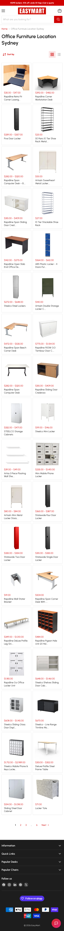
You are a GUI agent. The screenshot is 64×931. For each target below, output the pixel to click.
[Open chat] (56, 923)
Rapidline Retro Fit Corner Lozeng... (13, 98)
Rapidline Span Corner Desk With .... (46, 600)
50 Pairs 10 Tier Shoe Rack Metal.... (45, 140)
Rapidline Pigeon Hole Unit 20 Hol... (46, 642)
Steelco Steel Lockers (14, 305)
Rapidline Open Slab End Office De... (14, 266)
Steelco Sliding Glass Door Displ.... (14, 726)
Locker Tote (41, 808)
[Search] (58, 19)
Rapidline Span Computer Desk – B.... (14, 182)
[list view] (59, 54)
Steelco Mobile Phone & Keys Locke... (16, 768)
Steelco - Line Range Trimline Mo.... (46, 726)
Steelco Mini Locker (45, 431)
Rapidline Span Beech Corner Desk (15, 349)
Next (44, 825)
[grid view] (52, 54)
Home (4, 29)
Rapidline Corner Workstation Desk (44, 98)
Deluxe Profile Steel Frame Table (45, 768)
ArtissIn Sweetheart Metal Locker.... (45, 182)
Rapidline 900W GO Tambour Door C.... (45, 349)
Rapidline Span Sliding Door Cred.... (15, 224)
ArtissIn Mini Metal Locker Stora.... (13, 517)
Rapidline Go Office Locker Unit (14, 684)
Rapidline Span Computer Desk (12, 391)
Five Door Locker (12, 138)
